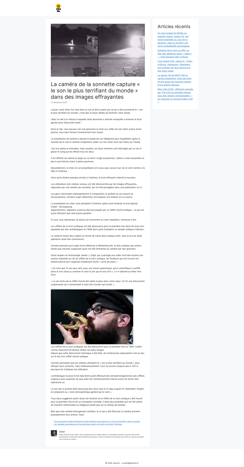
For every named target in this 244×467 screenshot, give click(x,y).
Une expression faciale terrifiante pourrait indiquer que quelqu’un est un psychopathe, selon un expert (97, 421)
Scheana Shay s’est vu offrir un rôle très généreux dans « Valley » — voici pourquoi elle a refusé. (175, 53)
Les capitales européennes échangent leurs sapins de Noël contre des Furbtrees (88, 424)
